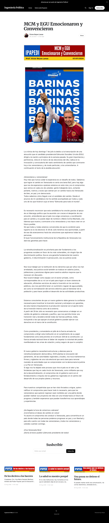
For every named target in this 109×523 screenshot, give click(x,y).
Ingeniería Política (14, 8)
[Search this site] (85, 7)
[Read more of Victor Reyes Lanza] (26, 35)
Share (82, 35)
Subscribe (99, 8)
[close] (107, 2)
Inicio (30, 8)
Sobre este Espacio (41, 8)
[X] (56, 511)
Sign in (91, 8)
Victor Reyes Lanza (36, 34)
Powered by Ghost (100, 512)
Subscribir (56, 514)
